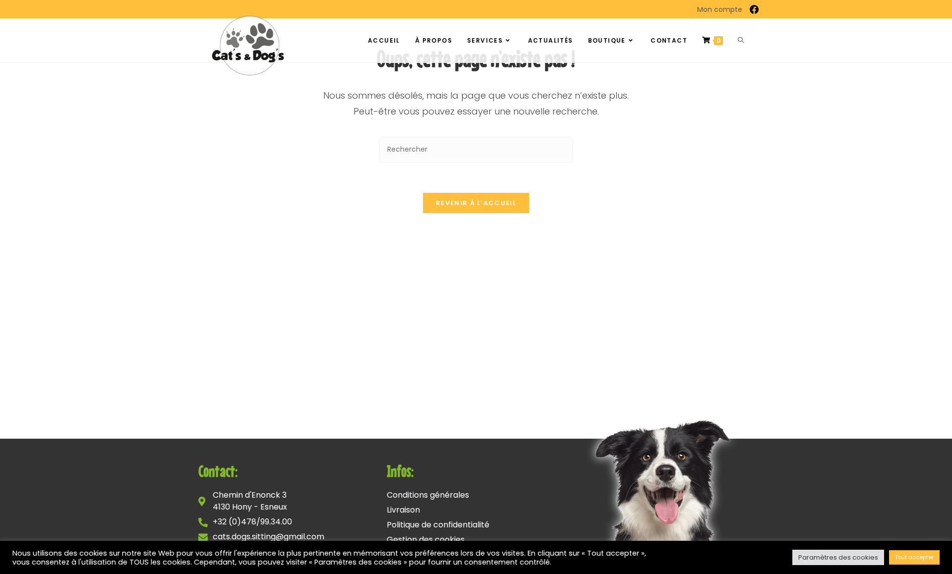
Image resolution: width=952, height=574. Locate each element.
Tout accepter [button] (914, 557)
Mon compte (719, 9)
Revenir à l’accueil (476, 203)
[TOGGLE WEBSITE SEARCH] (740, 40)
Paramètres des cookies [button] (838, 557)
